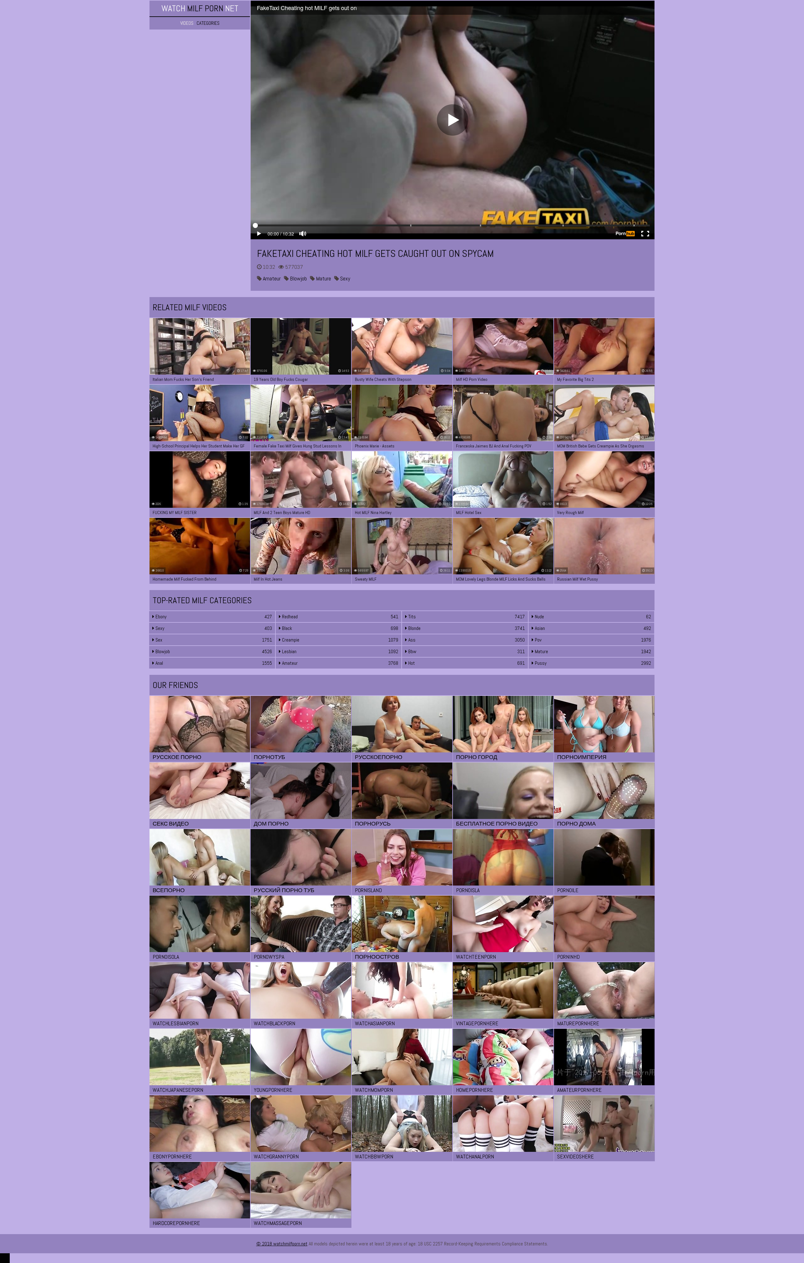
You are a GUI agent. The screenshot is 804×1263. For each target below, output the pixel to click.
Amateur (271, 278)
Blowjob (298, 278)
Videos (186, 23)
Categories (208, 23)
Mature (323, 278)
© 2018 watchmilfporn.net (281, 1243)
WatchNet (199, 8)
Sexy (344, 278)
